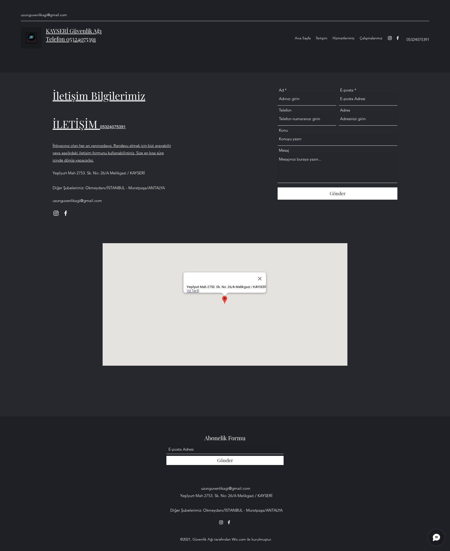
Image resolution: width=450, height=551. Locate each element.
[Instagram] (389, 38)
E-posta (346, 90)
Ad (281, 90)
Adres (345, 110)
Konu (283, 130)
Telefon (285, 110)
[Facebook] (397, 38)
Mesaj (284, 150)
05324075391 (113, 127)
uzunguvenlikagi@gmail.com (44, 15)
